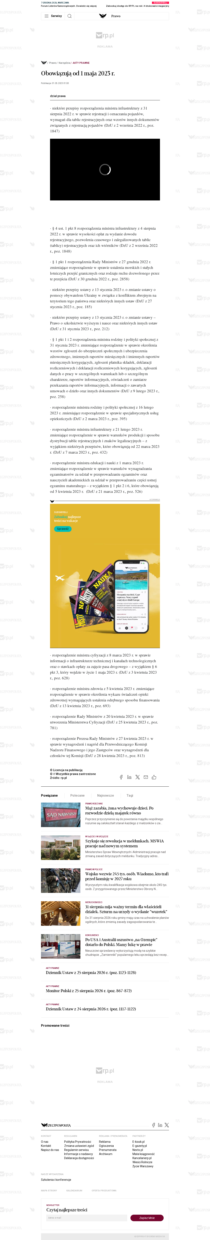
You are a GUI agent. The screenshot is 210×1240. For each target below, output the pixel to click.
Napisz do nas (50, 1150)
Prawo (115, 16)
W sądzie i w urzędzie (96, 836)
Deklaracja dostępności (79, 1158)
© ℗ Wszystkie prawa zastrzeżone (73, 774)
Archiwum (105, 1154)
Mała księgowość (143, 1154)
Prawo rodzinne (94, 804)
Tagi (130, 795)
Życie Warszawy (142, 1166)
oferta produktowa (104, 1190)
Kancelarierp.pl (142, 1158)
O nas (44, 1141)
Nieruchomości (93, 902)
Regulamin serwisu (76, 1150)
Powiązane (49, 795)
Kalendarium (74, 1190)
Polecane (77, 795)
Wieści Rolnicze (142, 1162)
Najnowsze (105, 795)
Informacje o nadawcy (78, 1154)
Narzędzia (64, 62)
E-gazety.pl (139, 1145)
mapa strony (49, 1190)
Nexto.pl (137, 1150)
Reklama (105, 1141)
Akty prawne (81, 62)
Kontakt (46, 1145)
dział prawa (58, 96)
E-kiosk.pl (138, 1141)
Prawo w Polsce (94, 869)
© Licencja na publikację (66, 770)
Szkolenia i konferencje (56, 1179)
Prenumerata (107, 1150)
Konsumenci (92, 935)
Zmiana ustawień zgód (79, 1145)
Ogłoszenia (106, 1145)
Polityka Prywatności (77, 1141)
